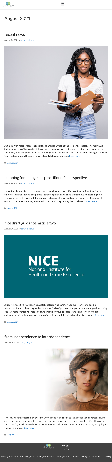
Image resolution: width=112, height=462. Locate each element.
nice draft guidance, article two (30, 223)
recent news (14, 34)
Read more (74, 155)
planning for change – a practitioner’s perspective (45, 177)
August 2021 (12, 163)
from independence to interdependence (37, 336)
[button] (62, 4)
